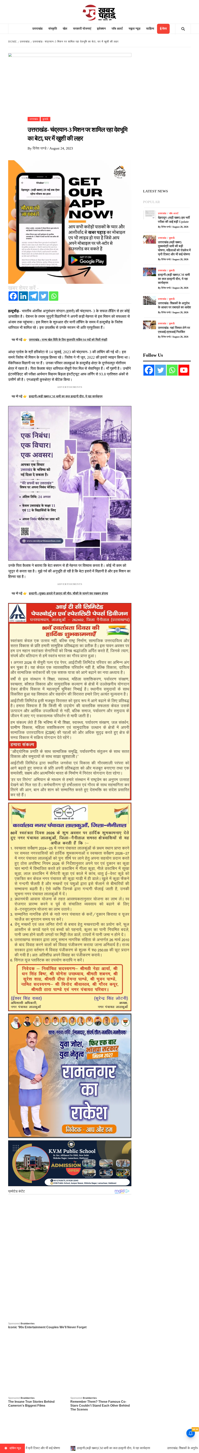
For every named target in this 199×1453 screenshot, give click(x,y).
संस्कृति (52, 28)
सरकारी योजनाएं (82, 28)
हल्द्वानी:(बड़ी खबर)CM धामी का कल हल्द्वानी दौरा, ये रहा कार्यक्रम (174, 279)
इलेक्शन (101, 28)
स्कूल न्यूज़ (134, 28)
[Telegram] (33, 296)
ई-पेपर (163, 28)
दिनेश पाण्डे (40, 148)
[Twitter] (43, 296)
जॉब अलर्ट (117, 28)
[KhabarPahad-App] (69, 222)
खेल (65, 28)
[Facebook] (13, 296)
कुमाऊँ (45, 119)
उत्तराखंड (37, 28)
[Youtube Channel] (183, 370)
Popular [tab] (151, 202)
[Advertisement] (167, 118)
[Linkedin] (23, 296)
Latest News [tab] (155, 191)
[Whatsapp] (53, 296)
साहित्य (150, 28)
